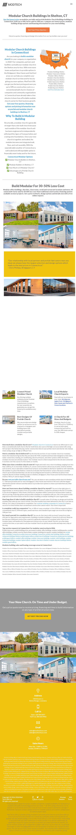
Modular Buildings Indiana (47, 761)
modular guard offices (9, 542)
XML (70, 797)
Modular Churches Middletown (40, 569)
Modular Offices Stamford (59, 551)
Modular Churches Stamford (44, 551)
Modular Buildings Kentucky (20, 763)
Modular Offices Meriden (45, 564)
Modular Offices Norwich (14, 574)
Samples (62, 799)
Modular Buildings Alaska (10, 757)
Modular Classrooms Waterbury (32, 556)
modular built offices (13, 779)
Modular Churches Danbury (26, 558)
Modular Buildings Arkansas (39, 757)
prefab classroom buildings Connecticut (32, 534)
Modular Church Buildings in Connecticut (20, 51)
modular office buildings (23, 538)
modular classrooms (24, 779)
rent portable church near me (19, 479)
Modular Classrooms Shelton (52, 571)
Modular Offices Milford (8, 569)
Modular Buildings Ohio (32, 771)
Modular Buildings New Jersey (19, 769)
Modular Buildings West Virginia (28, 777)
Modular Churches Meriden (29, 564)
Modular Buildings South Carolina (41, 773)
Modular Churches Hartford (22, 553)
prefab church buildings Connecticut (45, 536)
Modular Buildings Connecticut (16, 759)
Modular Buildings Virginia (64, 775)
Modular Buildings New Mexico (35, 769)
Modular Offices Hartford (37, 553)
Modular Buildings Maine (50, 763)
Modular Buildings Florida (47, 759)
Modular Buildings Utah (36, 775)
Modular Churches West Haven (10, 566)
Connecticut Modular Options (20, 157)
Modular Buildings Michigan (28, 765)
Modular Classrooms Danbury (56, 558)
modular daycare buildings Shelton (60, 540)
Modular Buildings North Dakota (16, 771)
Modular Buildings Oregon (61, 771)
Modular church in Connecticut (42, 445)
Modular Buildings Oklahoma (45, 771)
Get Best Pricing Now (37, 616)
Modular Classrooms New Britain (39, 561)
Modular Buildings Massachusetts (12, 765)
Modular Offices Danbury (41, 558)
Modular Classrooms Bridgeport (43, 548)
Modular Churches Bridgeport (10, 548)
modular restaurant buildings (48, 779)
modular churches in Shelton (40, 540)
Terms (70, 799)
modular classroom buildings (40, 538)
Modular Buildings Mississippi (60, 765)
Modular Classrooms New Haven (27, 551)
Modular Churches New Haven (60, 548)
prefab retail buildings (35, 779)
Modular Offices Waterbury (16, 556)
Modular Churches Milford (62, 566)
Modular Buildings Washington (12, 777)
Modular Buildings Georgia (61, 759)
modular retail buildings (57, 538)
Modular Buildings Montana (22, 767)
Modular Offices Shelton (37, 571)
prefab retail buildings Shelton (55, 534)
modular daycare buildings (21, 781)
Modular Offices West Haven (27, 566)
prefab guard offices (8, 538)
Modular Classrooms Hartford (53, 553)
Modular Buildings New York (51, 769)
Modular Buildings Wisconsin (45, 777)
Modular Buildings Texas (22, 775)
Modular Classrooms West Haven (45, 566)
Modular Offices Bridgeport (26, 548)
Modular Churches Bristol (56, 561)
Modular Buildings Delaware (32, 759)
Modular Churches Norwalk (49, 556)
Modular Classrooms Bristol (14, 564)
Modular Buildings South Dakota (59, 773)
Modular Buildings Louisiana (35, 763)
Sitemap (63, 797)
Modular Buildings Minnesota (44, 765)
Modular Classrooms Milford (23, 569)
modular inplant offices (23, 540)
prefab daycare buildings (65, 536)
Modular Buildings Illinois (33, 761)
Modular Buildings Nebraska (37, 767)
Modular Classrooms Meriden (60, 564)
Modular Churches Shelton (23, 571)
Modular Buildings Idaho (19, 761)
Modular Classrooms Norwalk (10, 558)
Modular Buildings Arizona (24, 757)
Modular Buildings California (54, 757)
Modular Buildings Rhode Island (24, 773)
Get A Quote (39, 799)
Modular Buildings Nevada (52, 767)
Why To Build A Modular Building (20, 117)
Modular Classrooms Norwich (30, 574)
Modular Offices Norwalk (64, 556)
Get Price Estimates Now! (56, 90)
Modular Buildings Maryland (64, 763)
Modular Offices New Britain (22, 561)
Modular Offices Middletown (57, 569)
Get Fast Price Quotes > (38, 30)
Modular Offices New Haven (9, 551)
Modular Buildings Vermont (50, 775)
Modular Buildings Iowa (61, 761)
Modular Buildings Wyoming (61, 777)
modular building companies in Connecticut (51, 503)
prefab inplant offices (27, 536)
